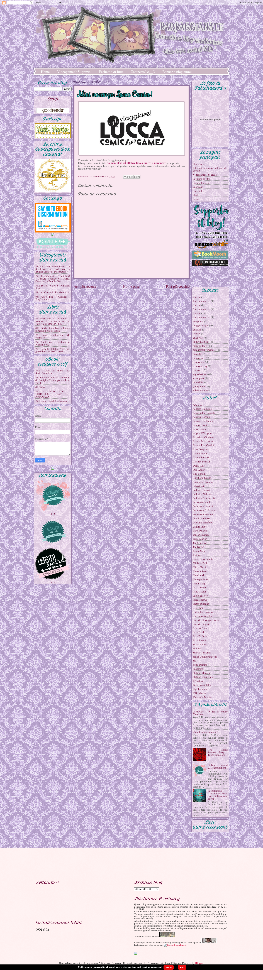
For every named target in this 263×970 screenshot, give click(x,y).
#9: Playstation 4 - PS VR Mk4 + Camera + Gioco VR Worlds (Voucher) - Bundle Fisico (52, 278)
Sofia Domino (200, 664)
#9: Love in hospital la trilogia (51, 401)
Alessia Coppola (201, 416)
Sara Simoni (199, 640)
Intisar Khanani (201, 534)
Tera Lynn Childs (202, 685)
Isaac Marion (200, 538)
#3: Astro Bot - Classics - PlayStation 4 (52, 298)
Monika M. (199, 575)
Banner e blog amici (177, 71)
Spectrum (198, 668)
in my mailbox (200, 341)
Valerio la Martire (202, 697)
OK (182, 967)
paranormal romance (204, 349)
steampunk (198, 378)
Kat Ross (198, 555)
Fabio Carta (199, 486)
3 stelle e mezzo (201, 309)
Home (45, 71)
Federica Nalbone (202, 494)
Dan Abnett (199, 469)
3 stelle (197, 305)
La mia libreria (201, 183)
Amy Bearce (199, 429)
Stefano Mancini (201, 673)
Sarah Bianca (200, 644)
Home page (131, 286)
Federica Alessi (201, 490)
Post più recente (84, 286)
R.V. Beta (198, 607)
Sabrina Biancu (201, 628)
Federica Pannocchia (204, 498)
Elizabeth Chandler (203, 482)
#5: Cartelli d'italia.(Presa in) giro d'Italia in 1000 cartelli (52, 350)
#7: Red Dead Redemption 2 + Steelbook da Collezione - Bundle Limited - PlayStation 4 (52, 268)
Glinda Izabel (200, 526)
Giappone (198, 186)
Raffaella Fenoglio (203, 612)
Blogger (199, 963)
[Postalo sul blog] (128, 177)
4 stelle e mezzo (201, 317)
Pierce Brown (200, 599)
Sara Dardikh (200, 632)
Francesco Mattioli (203, 514)
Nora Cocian (199, 591)
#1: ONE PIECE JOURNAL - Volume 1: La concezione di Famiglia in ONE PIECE (52, 321)
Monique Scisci (201, 579)
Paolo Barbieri (200, 595)
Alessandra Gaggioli (204, 413)
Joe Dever (198, 546)
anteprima (198, 321)
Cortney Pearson (201, 461)
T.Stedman (198, 681)
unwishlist (198, 382)
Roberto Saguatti (201, 624)
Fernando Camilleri (203, 502)
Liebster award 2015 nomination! (218, 766)
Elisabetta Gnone (202, 477)
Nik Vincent (199, 587)
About (196, 199)
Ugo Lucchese (200, 689)
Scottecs (197, 648)
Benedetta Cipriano (203, 437)
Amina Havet (200, 425)
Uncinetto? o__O (143, 71)
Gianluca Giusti (201, 518)
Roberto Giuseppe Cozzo (206, 620)
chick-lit (197, 329)
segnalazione (200, 374)
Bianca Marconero (203, 441)
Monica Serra (200, 571)
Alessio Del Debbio (203, 421)
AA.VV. (197, 404)
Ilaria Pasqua (200, 530)
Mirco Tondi (199, 567)
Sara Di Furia (200, 636)
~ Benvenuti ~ (200, 390)
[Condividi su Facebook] (135, 177)
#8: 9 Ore (40, 387)
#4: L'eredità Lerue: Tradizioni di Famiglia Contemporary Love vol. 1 (52, 380)
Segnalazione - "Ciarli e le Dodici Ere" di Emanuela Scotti (218, 794)
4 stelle (197, 313)
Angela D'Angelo (202, 433)
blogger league (200, 325)
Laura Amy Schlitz (203, 559)
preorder (197, 354)
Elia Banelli (199, 473)
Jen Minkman (200, 543)
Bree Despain (200, 449)
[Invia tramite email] (125, 177)
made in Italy (200, 345)
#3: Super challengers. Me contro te (52, 336)
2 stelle (197, 297)
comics (196, 333)
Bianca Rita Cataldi (203, 445)
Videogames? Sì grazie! (74, 71)
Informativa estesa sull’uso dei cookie (210, 169)
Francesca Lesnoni (203, 506)
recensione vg (200, 366)
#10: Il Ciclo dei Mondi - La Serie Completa (52, 372)
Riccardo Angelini (202, 616)
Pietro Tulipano (201, 603)
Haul (195, 195)
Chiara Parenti (200, 453)
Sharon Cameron (202, 652)
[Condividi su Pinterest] (138, 177)
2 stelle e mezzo (201, 301)
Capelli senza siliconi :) (205, 732)
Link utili (198, 191)
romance (197, 370)
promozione (199, 358)
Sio (194, 660)
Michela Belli (200, 563)
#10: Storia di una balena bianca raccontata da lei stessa (52, 329)
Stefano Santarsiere (203, 676)
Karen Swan (199, 551)
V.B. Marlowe (200, 693)
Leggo (53, 98)
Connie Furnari (201, 457)
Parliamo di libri (111, 71)
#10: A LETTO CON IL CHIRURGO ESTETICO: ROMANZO (52, 394)
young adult (199, 386)
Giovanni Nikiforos (203, 522)
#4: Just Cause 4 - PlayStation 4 (52, 292)
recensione (198, 362)
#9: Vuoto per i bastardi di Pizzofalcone (52, 343)
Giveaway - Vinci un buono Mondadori (210, 713)
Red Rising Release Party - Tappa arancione (218, 752)
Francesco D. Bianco (204, 510)
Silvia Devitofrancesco (205, 656)
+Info (169, 967)
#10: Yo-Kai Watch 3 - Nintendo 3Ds (52, 287)
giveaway (198, 337)
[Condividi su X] (132, 177)
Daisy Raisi (199, 465)
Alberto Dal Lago (202, 408)
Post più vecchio (178, 286)
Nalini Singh (199, 583)
